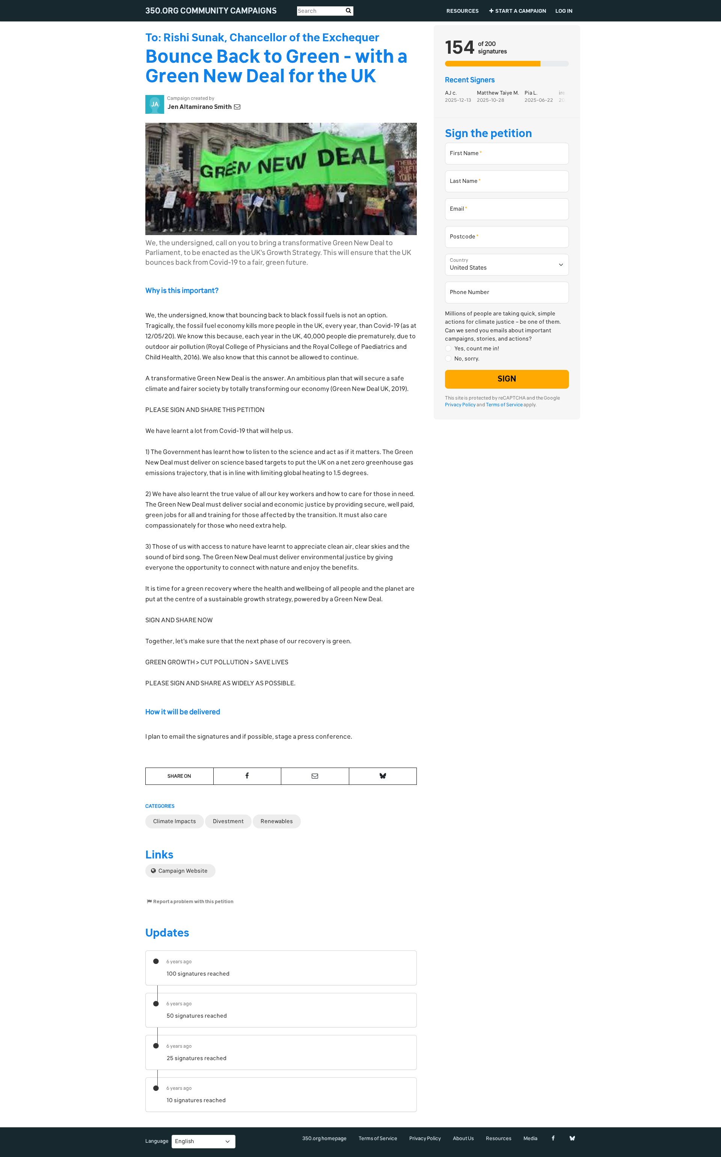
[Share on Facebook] (247, 776)
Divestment (228, 821)
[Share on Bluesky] (383, 776)
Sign (507, 379)
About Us (463, 1138)
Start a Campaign (520, 11)
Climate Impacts (174, 821)
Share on (179, 776)
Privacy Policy (460, 405)
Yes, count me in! (476, 348)
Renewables (277, 821)
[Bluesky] (572, 1138)
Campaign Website (182, 870)
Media (530, 1138)
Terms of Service (504, 405)
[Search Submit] (348, 10)
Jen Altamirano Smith (200, 106)
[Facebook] (553, 1138)
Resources (462, 11)
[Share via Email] (315, 776)
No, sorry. (467, 358)
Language (157, 1141)
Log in (564, 11)
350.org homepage (324, 1138)
